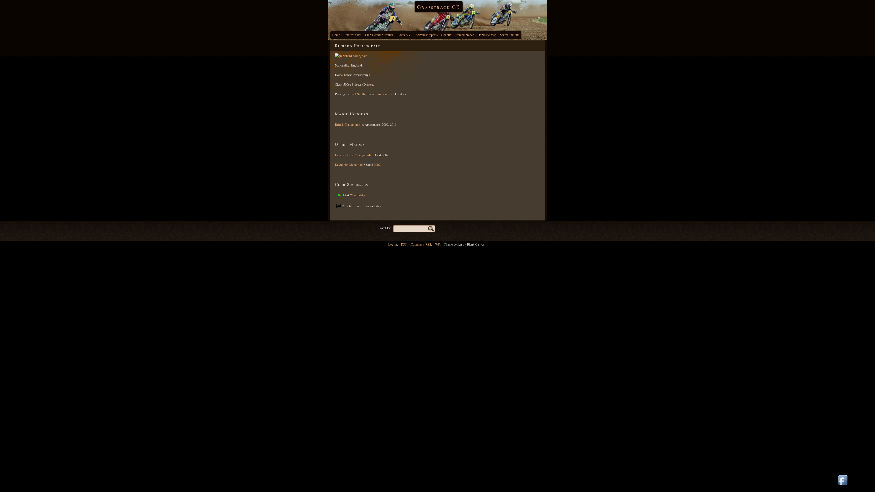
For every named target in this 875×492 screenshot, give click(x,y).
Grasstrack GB (438, 6)
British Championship (349, 124)
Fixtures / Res (352, 35)
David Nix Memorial (348, 164)
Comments (421, 244)
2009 (377, 164)
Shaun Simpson (377, 94)
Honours (446, 35)
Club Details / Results (379, 35)
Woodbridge (358, 195)
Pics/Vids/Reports (426, 35)
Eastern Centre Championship (354, 155)
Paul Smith (357, 94)
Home (336, 35)
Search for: (384, 228)
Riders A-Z (403, 35)
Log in (392, 244)
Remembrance (465, 35)
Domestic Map (487, 35)
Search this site (509, 35)
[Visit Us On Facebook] (842, 485)
